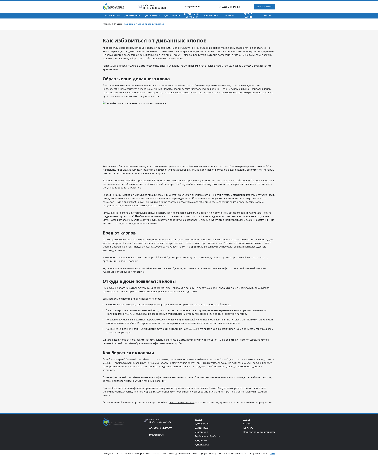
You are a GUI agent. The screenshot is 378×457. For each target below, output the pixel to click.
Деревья (229, 15)
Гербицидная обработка (191, 15)
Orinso (272, 453)
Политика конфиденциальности (259, 432)
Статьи (118, 23)
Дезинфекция (152, 15)
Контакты (266, 15)
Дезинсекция (112, 15)
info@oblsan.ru (192, 6)
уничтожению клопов (181, 402)
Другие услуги (248, 15)
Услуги (198, 419)
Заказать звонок (264, 6)
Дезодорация (172, 15)
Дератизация (132, 15)
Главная (107, 23)
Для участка (211, 15)
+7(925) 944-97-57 (228, 6)
